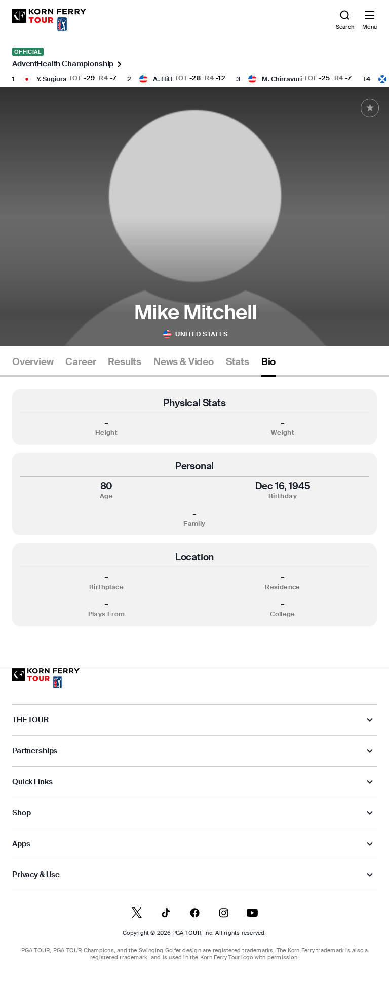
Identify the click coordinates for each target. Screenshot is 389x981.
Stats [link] (237, 362)
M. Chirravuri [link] (282, 79)
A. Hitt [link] (163, 79)
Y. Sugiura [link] (51, 79)
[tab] (32, 366)
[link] (49, 20)
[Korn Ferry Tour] (46, 678)
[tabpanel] (194, 507)
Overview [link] (32, 362)
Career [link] (80, 362)
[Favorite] (370, 108)
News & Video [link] (183, 362)
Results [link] (124, 362)
